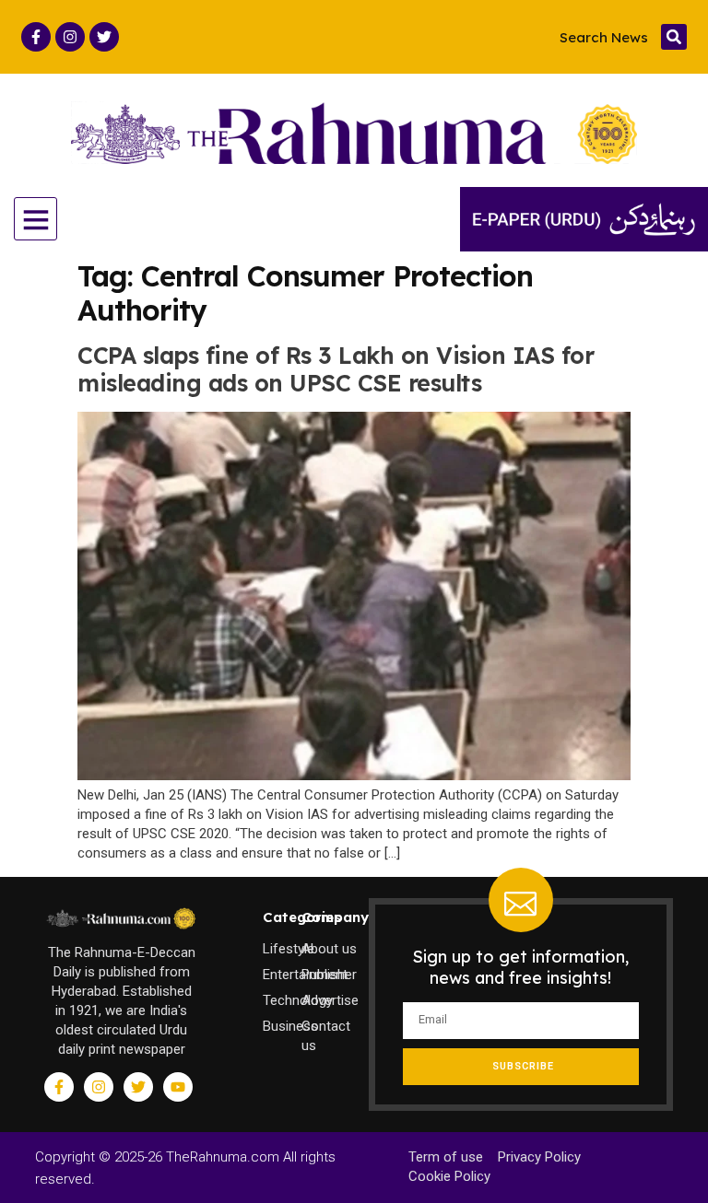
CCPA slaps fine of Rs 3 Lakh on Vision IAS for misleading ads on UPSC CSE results (335, 369)
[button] (674, 37)
